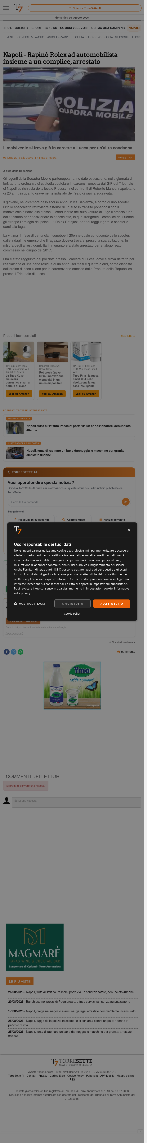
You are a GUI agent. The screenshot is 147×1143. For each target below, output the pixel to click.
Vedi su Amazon (18, 394)
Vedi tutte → (128, 336)
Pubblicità (92, 1075)
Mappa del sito (126, 1075)
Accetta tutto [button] (111, 603)
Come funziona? (14, 633)
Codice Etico (57, 1075)
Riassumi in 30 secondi (33, 519)
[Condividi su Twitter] (13, 652)
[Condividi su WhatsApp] (20, 652)
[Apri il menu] (6, 8)
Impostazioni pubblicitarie (110, 583)
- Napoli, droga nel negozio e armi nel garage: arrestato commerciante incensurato (72, 1011)
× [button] (128, 529)
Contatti (31, 1075)
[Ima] (72, 685)
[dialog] (72, 571)
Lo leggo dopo (125, 157)
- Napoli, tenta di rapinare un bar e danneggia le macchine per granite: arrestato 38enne (70, 1033)
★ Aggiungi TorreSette (23, 620)
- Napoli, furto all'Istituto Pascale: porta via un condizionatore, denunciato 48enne (71, 992)
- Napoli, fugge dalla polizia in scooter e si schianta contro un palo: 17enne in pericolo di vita (68, 1022)
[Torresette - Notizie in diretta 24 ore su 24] (72, 1062)
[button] (29, 604)
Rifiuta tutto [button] (72, 603)
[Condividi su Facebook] (7, 652)
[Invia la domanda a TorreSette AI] (126, 502)
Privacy (42, 1075)
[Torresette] (18, 8)
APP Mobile (107, 1075)
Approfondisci (76, 519)
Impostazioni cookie (99, 588)
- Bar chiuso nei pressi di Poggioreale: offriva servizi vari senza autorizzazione (69, 1001)
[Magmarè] (35, 947)
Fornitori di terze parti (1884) (42, 569)
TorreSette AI (16, 1075)
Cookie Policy (75, 1075)
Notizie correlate (114, 519)
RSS (72, 1079)
